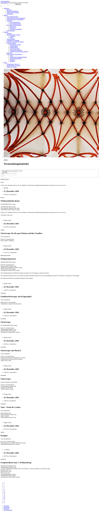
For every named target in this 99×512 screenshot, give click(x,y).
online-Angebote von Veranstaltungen (16, 18)
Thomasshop (10, 14)
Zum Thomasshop (5, 1)
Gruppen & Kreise (11, 43)
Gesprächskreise (14, 46)
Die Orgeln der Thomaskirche (14, 25)
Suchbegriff (5, 171)
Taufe (11, 55)
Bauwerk (9, 9)
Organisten (9, 21)
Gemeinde (12, 36)
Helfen (5, 62)
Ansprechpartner (11, 30)
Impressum (6, 508)
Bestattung (12, 60)
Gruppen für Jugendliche (16, 50)
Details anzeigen (5, 217)
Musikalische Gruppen (15, 44)
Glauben (6, 32)
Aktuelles (9, 33)
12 (4, 494)
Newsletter (6, 505)
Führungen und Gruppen (13, 12)
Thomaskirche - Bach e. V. (13, 64)
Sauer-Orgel (13, 26)
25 (4, 501)
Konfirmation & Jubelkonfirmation (18, 57)
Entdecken (6, 8)
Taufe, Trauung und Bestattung (14, 54)
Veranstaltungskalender (12, 16)
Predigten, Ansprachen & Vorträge (15, 41)
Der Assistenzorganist (15, 23)
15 (4, 499)
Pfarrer (11, 37)
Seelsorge (12, 61)
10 (4, 492)
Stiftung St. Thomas (12, 67)
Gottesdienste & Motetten (13, 40)
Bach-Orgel (13, 28)
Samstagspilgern (14, 47)
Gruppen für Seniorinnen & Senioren (19, 51)
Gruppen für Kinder (15, 48)
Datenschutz (7, 507)
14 (4, 497)
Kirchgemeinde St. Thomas (13, 34)
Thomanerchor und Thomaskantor (15, 19)
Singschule (9, 53)
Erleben (6, 15)
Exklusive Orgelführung (16, 29)
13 (4, 496)
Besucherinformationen (12, 11)
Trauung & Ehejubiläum (16, 58)
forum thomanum (8, 510)
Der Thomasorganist (15, 22)
